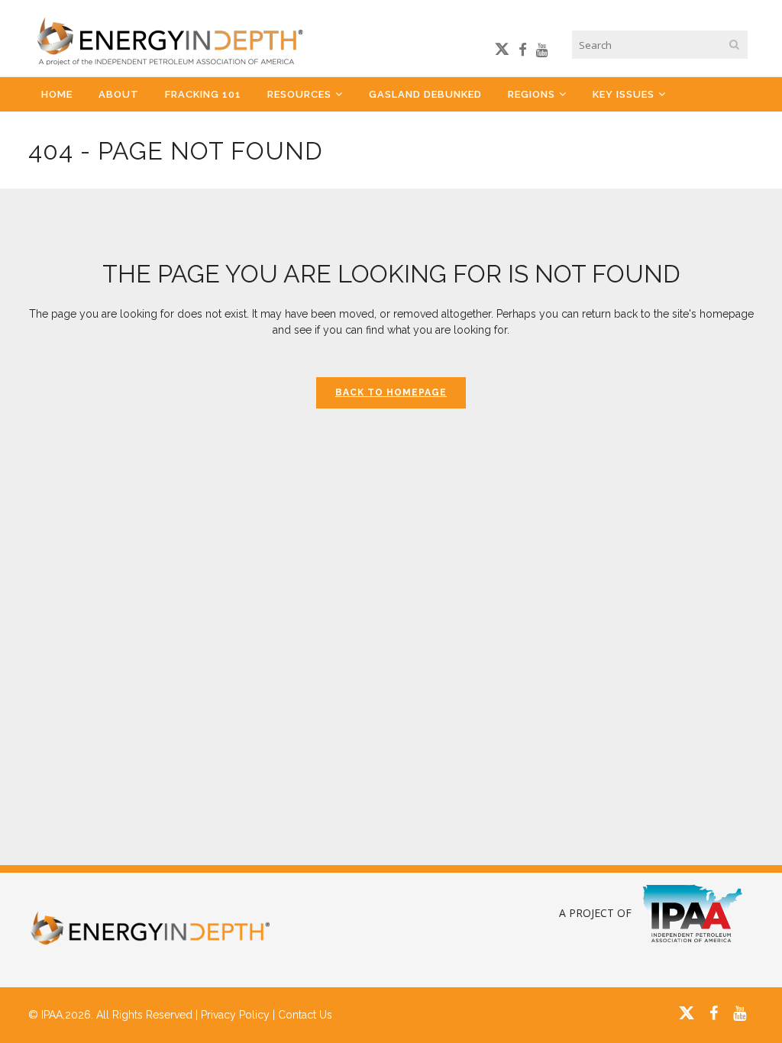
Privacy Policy (235, 1015)
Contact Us (305, 1015)
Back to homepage (391, 392)
